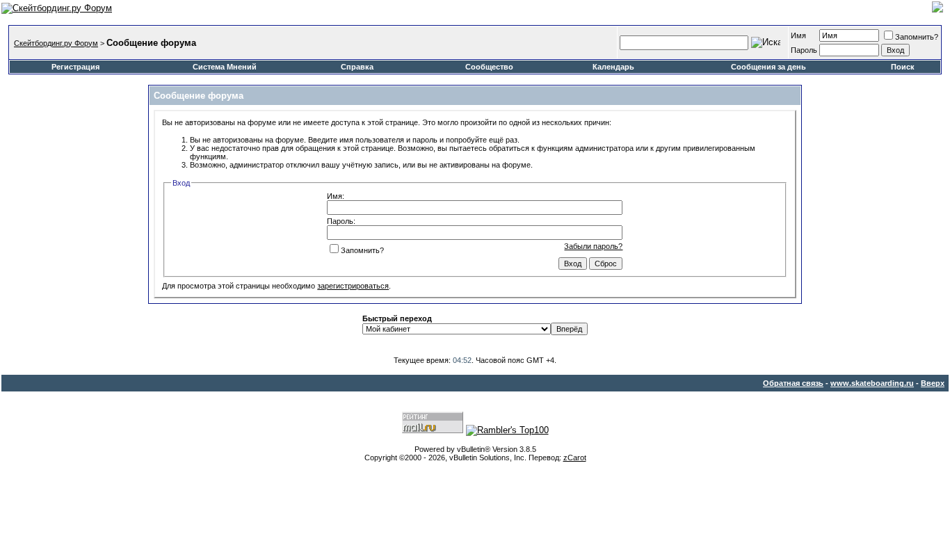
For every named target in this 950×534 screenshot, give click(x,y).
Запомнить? (916, 37)
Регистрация (75, 67)
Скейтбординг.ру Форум (56, 43)
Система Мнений (225, 67)
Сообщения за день (768, 67)
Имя (798, 35)
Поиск (903, 67)
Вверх (932, 383)
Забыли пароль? (593, 246)
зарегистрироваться (353, 286)
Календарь (613, 67)
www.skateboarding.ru (872, 383)
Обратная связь (793, 383)
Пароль (804, 50)
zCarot (574, 457)
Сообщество (489, 67)
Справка (357, 67)
